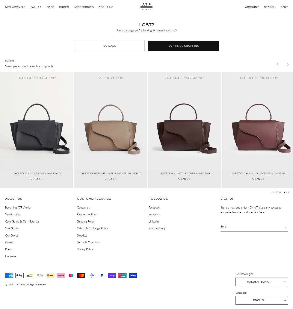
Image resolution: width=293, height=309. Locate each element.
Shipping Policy (86, 221)
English (259, 300)
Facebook (154, 207)
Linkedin (154, 221)
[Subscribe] (283, 226)
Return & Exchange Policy (92, 228)
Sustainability (12, 214)
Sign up (227, 199)
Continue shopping (183, 46)
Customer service (94, 199)
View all (281, 192)
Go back (109, 46)
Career (9, 242)
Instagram (154, 214)
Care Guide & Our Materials (22, 221)
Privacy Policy (85, 249)
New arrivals (15, 7)
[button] (269, 7)
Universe (10, 256)
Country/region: (245, 274)
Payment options (87, 214)
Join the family (157, 228)
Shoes (64, 7)
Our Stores (11, 235)
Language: (241, 293)
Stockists (82, 235)
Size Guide (11, 228)
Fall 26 (36, 7)
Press (8, 249)
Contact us (83, 207)
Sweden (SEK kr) (259, 282)
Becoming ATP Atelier (18, 207)
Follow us (158, 199)
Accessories (84, 7)
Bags (50, 7)
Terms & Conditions (89, 242)
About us (106, 7)
